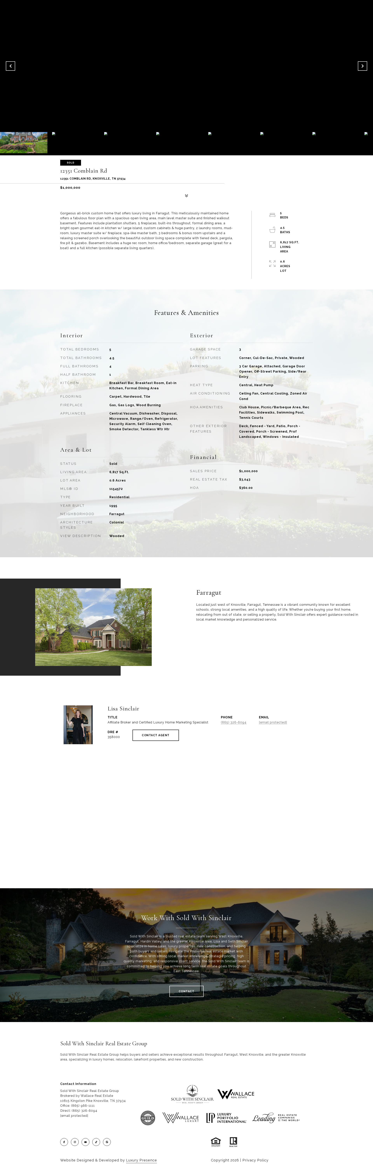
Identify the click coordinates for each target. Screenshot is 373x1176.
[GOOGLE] (107, 1142)
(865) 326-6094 (234, 722)
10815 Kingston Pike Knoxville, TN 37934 (93, 1101)
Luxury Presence (141, 1160)
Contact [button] (186, 991)
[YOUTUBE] (85, 1142)
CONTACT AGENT (156, 735)
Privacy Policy (255, 1160)
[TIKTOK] (96, 1142)
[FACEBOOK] (64, 1142)
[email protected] (74, 1116)
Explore (213, 634)
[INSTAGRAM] (75, 1142)
